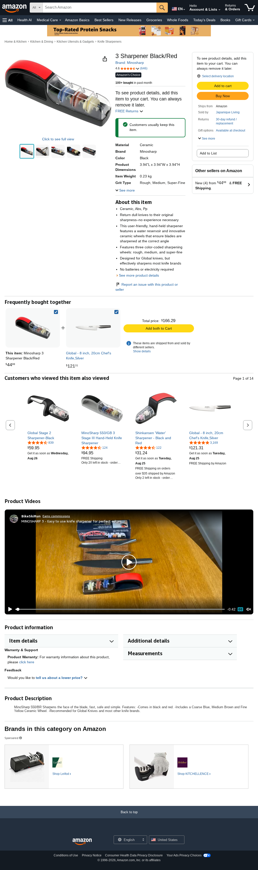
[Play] (9, 609)
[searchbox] (99, 7)
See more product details (139, 275)
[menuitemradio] (240, 609)
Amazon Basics (77, 20)
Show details (142, 351)
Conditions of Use (66, 855)
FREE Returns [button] (127, 111)
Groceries (154, 20)
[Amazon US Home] (82, 842)
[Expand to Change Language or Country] (184, 9)
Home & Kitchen (16, 41)
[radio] (27, 151)
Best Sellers (103, 20)
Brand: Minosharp (129, 63)
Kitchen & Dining (41, 41)
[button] (7, 20)
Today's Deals (204, 20)
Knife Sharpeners (109, 41)
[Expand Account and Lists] (219, 9)
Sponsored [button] (11, 738)
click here (26, 662)
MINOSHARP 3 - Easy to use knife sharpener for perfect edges (71, 521)
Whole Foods (177, 20)
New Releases (129, 20)
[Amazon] (15, 7)
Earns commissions (56, 516)
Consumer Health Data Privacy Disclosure (134, 855)
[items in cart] (249, 7)
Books (225, 20)
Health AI (24, 20)
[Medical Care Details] (60, 20)
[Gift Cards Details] (254, 20)
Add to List (208, 153)
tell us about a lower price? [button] (60, 678)
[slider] (120, 609)
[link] (93, 328)
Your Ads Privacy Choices (184, 855)
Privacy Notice (92, 855)
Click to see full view (58, 139)
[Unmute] (248, 609)
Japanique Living (228, 112)
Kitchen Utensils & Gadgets (75, 41)
